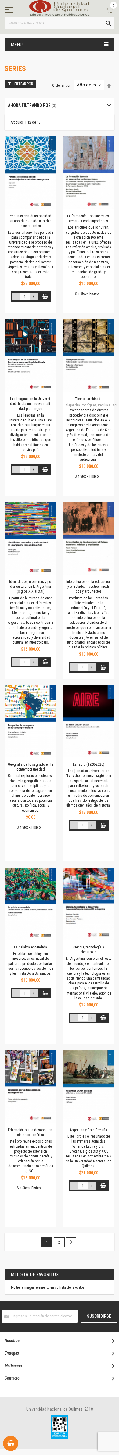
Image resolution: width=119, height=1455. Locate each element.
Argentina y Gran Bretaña (88, 1130)
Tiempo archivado (88, 399)
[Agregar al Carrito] (45, 296)
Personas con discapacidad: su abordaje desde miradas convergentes (30, 221)
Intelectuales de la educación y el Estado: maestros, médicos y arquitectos (88, 586)
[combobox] (59, 23)
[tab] (59, 105)
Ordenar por (61, 85)
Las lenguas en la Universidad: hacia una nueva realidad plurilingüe (30, 404)
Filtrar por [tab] (23, 84)
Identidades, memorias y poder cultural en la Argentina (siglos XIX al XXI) (30, 586)
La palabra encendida (30, 947)
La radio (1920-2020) (88, 764)
